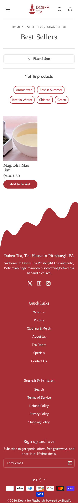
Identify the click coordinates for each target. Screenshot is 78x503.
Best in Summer (51, 90)
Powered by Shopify (58, 500)
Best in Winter (22, 100)
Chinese (44, 100)
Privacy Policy (39, 414)
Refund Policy (39, 406)
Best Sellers (33, 27)
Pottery (39, 320)
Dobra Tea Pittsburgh (31, 500)
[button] (59, 9)
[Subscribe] (70, 463)
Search (39, 389)
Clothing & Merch (39, 328)
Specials (39, 353)
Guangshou (56, 27)
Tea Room (39, 345)
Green (61, 100)
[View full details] (20, 138)
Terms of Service (39, 397)
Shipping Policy (39, 422)
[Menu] (7, 9)
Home (16, 27)
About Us (39, 336)
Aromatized (24, 90)
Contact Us (39, 361)
